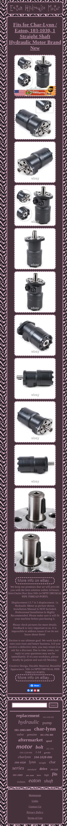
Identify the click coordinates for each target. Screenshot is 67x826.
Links (35, 800)
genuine (32, 734)
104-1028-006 (43, 757)
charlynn (24, 757)
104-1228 (54, 769)
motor (24, 746)
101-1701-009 (46, 735)
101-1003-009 (22, 730)
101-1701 (50, 749)
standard (31, 769)
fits (54, 774)
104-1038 (30, 776)
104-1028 (20, 762)
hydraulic (28, 722)
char (52, 762)
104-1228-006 (26, 752)
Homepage (35, 795)
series (18, 768)
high (46, 775)
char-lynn (45, 729)
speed (49, 741)
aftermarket (30, 739)
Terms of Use (35, 818)
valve (20, 734)
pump (47, 722)
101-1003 (18, 775)
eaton (35, 780)
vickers (21, 781)
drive (43, 769)
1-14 (38, 752)
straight (42, 763)
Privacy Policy (35, 812)
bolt (39, 747)
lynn (32, 762)
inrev (39, 775)
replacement (28, 715)
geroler (47, 752)
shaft (48, 780)
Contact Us (35, 806)
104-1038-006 (48, 717)
